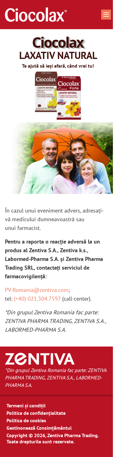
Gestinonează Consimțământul (39, 428)
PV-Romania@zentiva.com (36, 289)
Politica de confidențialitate (36, 413)
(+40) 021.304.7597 (37, 298)
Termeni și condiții (25, 405)
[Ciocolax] (36, 14)
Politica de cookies (26, 420)
